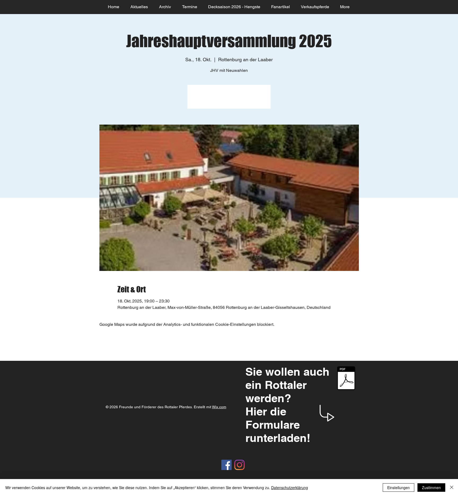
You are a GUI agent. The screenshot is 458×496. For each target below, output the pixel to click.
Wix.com (219, 407)
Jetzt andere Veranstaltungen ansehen (229, 99)
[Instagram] (239, 465)
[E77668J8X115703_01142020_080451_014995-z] (346, 378)
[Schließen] (451, 487)
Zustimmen (431, 487)
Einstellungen (398, 487)
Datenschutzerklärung (289, 487)
